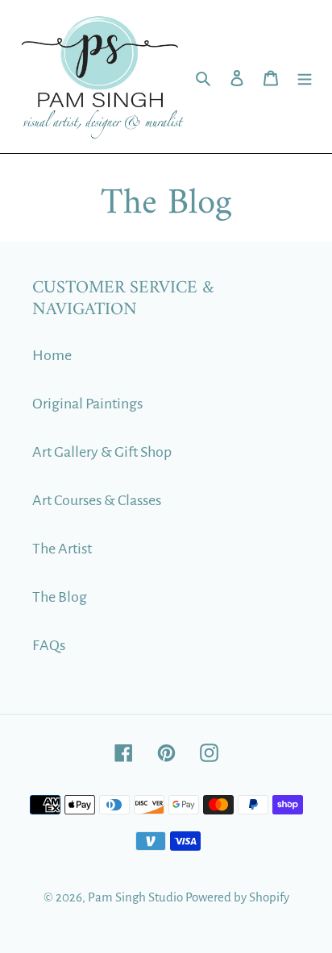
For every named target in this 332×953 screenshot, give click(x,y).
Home (52, 355)
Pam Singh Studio (135, 897)
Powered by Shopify (237, 897)
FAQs (48, 645)
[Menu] (305, 76)
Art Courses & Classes (96, 500)
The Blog (59, 597)
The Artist (62, 549)
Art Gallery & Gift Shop (102, 452)
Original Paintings (87, 404)
